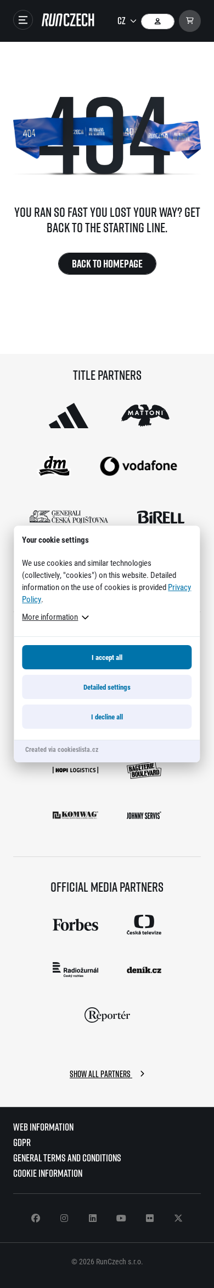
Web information (43, 1127)
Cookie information (47, 1173)
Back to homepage (107, 263)
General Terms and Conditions (67, 1158)
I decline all (107, 717)
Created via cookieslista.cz (61, 749)
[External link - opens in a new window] (69, 416)
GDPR (22, 1142)
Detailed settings (107, 687)
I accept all (107, 657)
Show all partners (101, 1074)
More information (50, 616)
